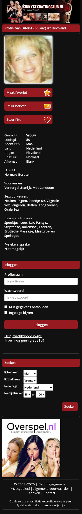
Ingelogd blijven (20, 312)
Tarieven (33, 493)
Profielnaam (13, 274)
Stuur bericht (16, 106)
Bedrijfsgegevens (51, 484)
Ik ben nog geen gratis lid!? (24, 340)
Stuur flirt (14, 119)
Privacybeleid (20, 488)
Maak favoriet (17, 92)
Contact (49, 493)
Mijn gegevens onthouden (27, 307)
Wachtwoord (14, 290)
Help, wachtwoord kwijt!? (23, 336)
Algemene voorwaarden (51, 488)
